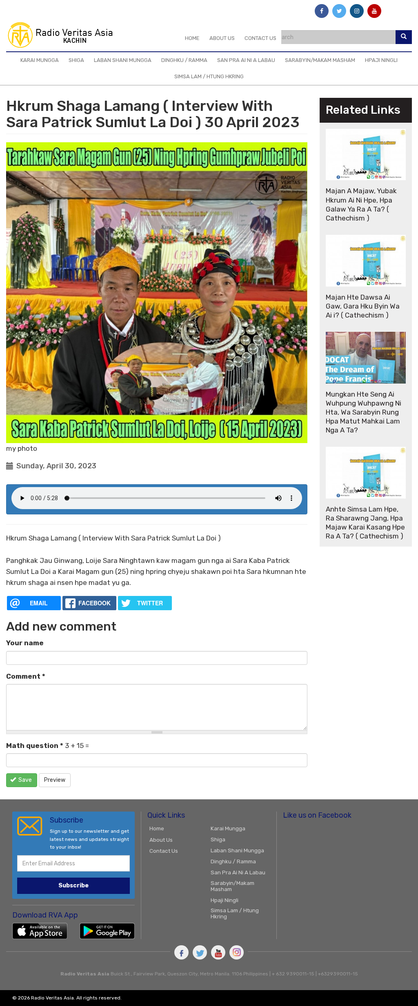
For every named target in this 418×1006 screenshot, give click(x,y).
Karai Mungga (39, 60)
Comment (25, 676)
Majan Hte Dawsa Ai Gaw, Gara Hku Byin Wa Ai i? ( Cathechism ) (363, 306)
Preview (54, 780)
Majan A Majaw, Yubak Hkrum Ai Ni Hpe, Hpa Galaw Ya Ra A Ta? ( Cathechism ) (361, 204)
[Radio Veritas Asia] (64, 34)
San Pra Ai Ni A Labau (246, 60)
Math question (34, 745)
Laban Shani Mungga (122, 60)
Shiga (76, 60)
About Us (222, 38)
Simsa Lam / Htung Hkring (209, 76)
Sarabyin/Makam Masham (320, 60)
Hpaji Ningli (381, 60)
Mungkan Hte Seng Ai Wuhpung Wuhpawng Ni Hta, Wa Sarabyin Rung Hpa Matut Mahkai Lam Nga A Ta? (363, 412)
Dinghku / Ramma (184, 60)
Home (192, 38)
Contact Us (260, 38)
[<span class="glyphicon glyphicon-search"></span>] (404, 37)
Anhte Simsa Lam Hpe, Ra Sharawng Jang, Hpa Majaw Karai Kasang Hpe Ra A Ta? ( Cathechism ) (365, 522)
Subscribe (73, 885)
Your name (25, 643)
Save (24, 780)
